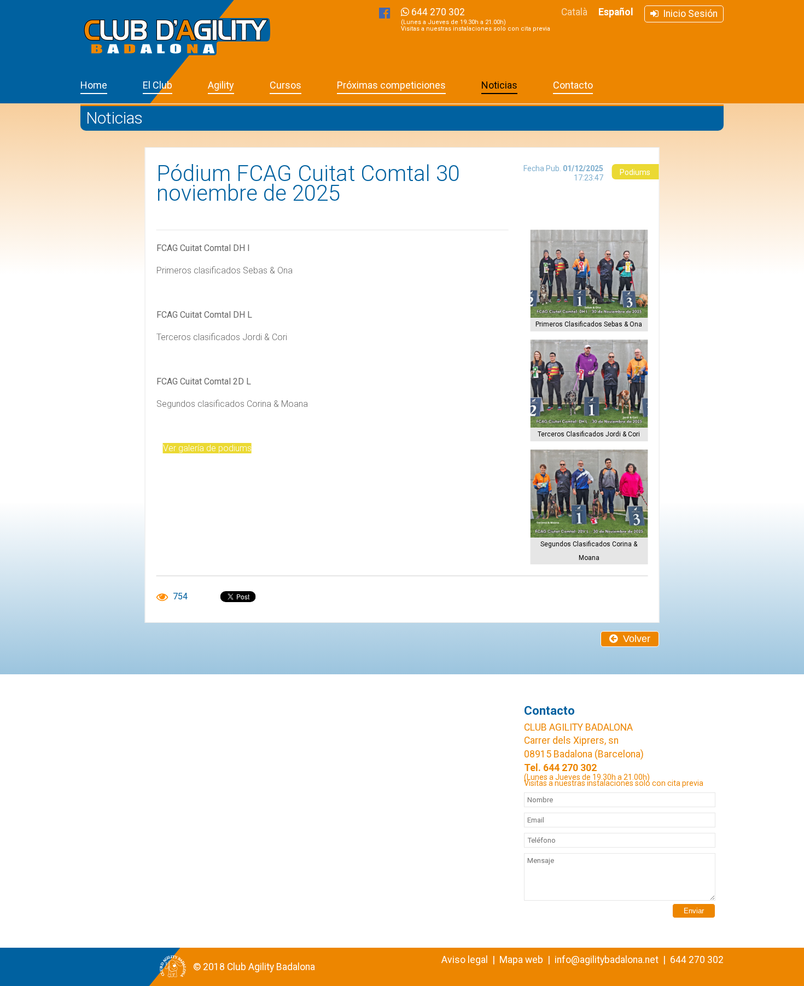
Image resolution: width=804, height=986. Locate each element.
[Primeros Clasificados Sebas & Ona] (589, 274)
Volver (633, 638)
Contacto (573, 85)
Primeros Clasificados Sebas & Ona (588, 324)
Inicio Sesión (688, 13)
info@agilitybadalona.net (607, 959)
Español (615, 12)
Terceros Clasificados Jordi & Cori (589, 434)
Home (93, 85)
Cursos (285, 85)
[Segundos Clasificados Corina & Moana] (589, 494)
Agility (221, 85)
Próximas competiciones (391, 85)
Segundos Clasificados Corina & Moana (588, 551)
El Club (157, 85)
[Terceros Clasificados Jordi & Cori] (589, 384)
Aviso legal (464, 959)
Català (574, 12)
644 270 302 (475, 19)
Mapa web (521, 959)
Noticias (499, 85)
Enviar (694, 911)
